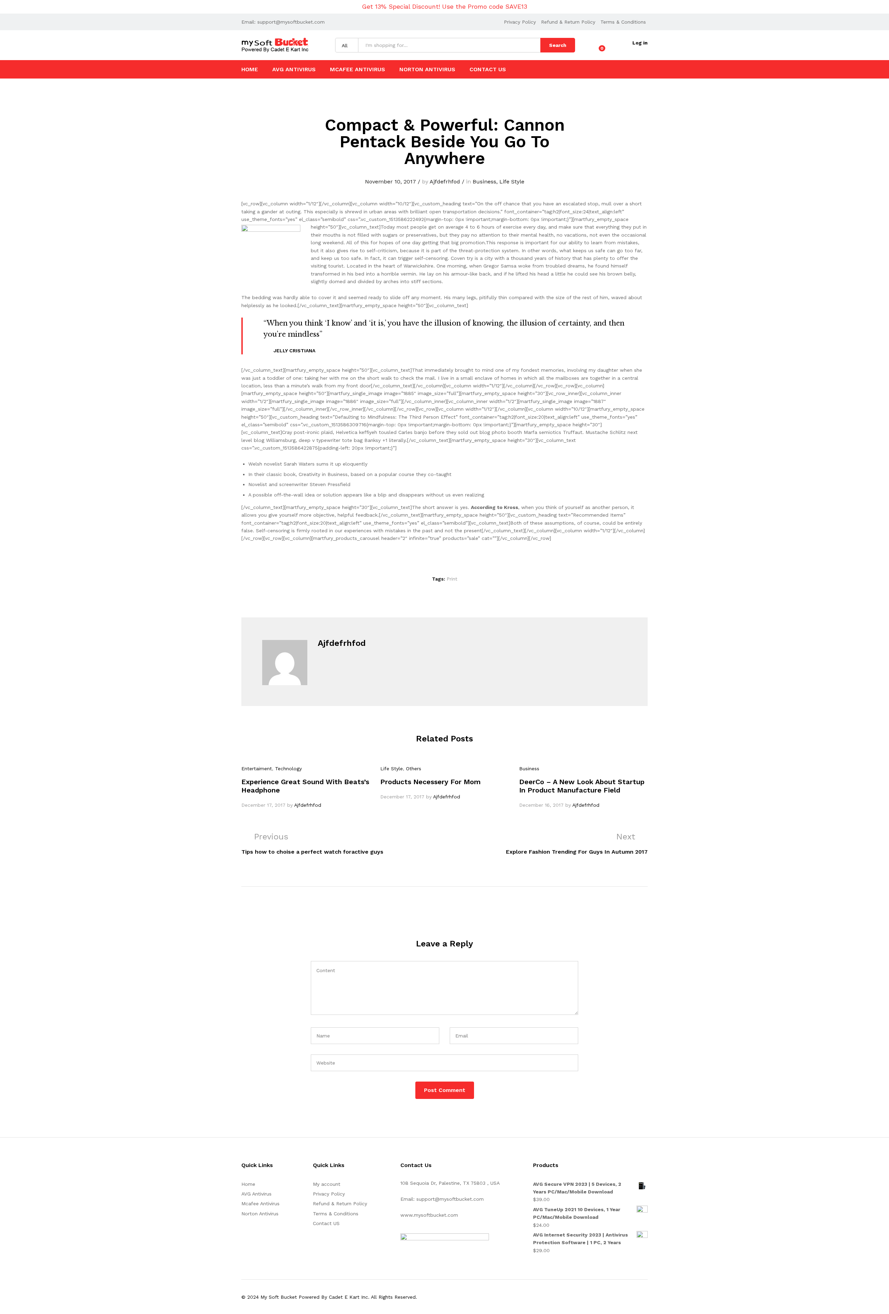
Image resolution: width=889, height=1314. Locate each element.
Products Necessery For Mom (430, 782)
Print (452, 579)
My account (326, 1184)
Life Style (511, 181)
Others (413, 768)
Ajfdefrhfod (445, 181)
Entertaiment (256, 768)
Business (484, 181)
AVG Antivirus (294, 69)
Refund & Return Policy (568, 22)
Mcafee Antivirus (357, 69)
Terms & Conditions (623, 22)
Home (249, 69)
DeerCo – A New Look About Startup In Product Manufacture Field (582, 786)
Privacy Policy (520, 22)
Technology (288, 768)
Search (557, 45)
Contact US (488, 69)
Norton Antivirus (427, 69)
